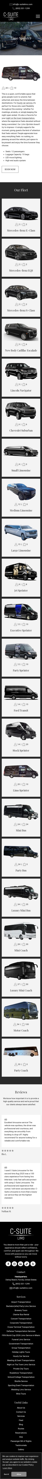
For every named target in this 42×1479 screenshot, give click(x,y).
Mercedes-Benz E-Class (21, 230)
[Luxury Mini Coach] (21, 970)
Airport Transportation (21, 1302)
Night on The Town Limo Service (21, 1364)
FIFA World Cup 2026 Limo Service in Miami (21, 1335)
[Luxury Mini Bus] (21, 890)
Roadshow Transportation (21, 1373)
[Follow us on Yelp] (33, 1263)
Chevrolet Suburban (21, 430)
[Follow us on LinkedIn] (20, 1263)
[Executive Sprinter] (21, 610)
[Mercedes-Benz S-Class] (21, 290)
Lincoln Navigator (21, 390)
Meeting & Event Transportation (21, 1360)
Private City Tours (21, 1368)
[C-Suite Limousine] (11, 16)
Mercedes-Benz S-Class (21, 310)
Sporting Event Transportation (21, 1385)
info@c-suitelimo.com (22, 4)
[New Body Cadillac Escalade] (21, 330)
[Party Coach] (21, 1050)
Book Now (10, 169)
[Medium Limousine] (21, 490)
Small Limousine (21, 470)
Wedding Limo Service (21, 1389)
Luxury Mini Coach (21, 990)
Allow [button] (19, 1474)
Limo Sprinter (21, 790)
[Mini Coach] (21, 930)
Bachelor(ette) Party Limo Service (21, 1306)
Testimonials (21, 1445)
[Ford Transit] (21, 690)
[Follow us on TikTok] (26, 1263)
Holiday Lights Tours (21, 1352)
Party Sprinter (21, 670)
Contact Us (21, 1412)
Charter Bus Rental (21, 1314)
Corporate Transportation (21, 1323)
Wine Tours (21, 1394)
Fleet (21, 1420)
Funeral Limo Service (21, 1339)
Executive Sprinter (21, 630)
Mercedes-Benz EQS (21, 270)
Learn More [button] (7, 1468)
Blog (21, 1424)
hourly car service (24, 103)
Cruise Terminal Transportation (21, 1327)
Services (21, 1416)
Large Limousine (21, 550)
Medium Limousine (21, 510)
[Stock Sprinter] (21, 730)
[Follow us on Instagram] (14, 1263)
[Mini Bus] (21, 810)
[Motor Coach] (21, 1010)
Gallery (21, 1449)
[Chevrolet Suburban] (21, 410)
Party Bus (21, 870)
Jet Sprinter (21, 590)
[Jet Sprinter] (21, 570)
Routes (21, 1428)
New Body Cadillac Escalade (21, 350)
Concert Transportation (21, 1318)
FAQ (21, 1437)
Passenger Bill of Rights (21, 1441)
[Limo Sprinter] (21, 770)
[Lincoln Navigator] (21, 370)
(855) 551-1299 (23, 8)
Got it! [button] (6, 1474)
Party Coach (21, 1070)
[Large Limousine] (21, 530)
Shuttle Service (21, 1381)
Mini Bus (21, 830)
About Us (21, 1408)
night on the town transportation (20, 118)
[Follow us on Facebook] (8, 1263)
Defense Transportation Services (21, 1331)
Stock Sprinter (21, 750)
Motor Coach (21, 1030)
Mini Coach (21, 950)
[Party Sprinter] (21, 650)
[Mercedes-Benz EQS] (21, 250)
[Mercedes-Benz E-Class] (21, 210)
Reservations (21, 1433)
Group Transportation (21, 1348)
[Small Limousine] (21, 450)
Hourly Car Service (21, 1356)
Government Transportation (21, 1343)
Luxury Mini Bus (21, 910)
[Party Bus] (21, 850)
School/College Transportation (21, 1377)
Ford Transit (21, 710)
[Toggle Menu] (38, 16)
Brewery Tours (21, 1310)
